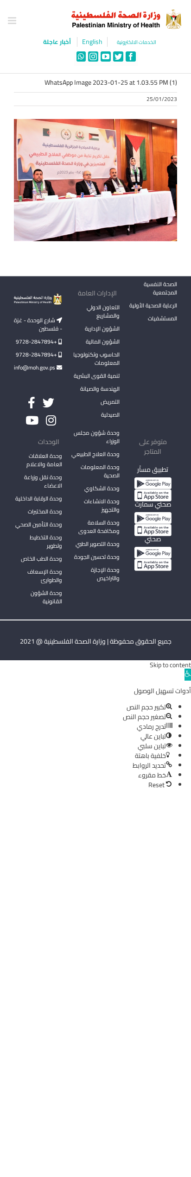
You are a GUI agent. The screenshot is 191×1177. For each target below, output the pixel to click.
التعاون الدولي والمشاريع (103, 311)
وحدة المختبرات (45, 511)
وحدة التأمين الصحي (38, 524)
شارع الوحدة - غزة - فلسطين (38, 324)
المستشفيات (162, 318)
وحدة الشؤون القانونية (46, 597)
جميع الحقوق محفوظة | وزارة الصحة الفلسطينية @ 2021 (96, 641)
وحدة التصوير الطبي (98, 543)
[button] (188, 675)
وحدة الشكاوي (102, 488)
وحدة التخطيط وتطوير (46, 541)
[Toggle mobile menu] (13, 20)
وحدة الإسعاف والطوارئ (44, 575)
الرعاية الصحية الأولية (153, 305)
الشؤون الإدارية (102, 328)
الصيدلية (110, 414)
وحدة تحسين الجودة (97, 556)
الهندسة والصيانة (100, 388)
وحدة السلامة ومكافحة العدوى (99, 526)
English (92, 42)
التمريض (110, 401)
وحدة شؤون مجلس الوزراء (97, 437)
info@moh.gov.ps (35, 367)
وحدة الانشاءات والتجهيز (102, 505)
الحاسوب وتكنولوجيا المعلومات (96, 358)
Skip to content (170, 665)
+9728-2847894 (37, 341)
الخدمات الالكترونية (136, 42)
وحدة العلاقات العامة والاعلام (44, 460)
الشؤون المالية (103, 341)
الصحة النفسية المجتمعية (160, 289)
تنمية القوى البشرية (97, 375)
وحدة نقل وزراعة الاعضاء (43, 481)
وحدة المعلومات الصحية (100, 471)
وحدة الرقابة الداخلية (38, 498)
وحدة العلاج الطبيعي (95, 454)
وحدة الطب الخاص (41, 558)
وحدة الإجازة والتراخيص (105, 573)
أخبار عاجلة (57, 41)
